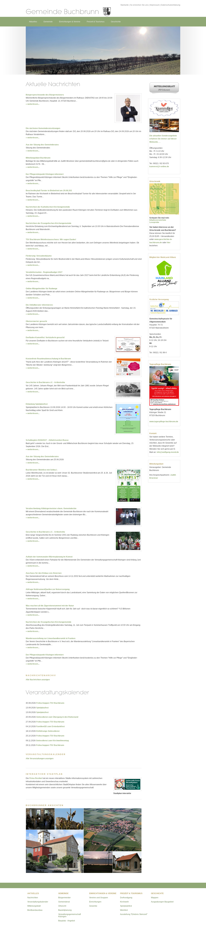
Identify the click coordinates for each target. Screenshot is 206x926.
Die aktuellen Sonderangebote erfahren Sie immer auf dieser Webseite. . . (163, 139)
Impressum (154, 5)
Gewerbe (93, 906)
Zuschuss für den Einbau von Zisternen (43, 573)
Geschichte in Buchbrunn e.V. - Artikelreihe (45, 382)
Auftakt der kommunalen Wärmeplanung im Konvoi (49, 557)
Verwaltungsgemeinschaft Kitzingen (69, 915)
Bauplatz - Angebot (66, 921)
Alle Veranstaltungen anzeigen (39, 758)
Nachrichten (32, 897)
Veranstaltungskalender (37, 902)
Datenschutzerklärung (170, 5)
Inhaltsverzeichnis (157, 220)
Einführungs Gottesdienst (48, 731)
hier (168, 242)
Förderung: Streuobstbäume (39, 256)
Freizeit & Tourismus (95, 22)
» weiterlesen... (32, 104)
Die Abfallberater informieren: (39, 305)
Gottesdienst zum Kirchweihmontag (52, 740)
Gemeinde (48, 22)
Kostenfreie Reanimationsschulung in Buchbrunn (48, 359)
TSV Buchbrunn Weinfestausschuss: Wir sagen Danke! (51, 239)
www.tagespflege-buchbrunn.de (163, 421)
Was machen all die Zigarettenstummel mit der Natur (50, 606)
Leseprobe (154, 222)
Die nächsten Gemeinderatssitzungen (43, 128)
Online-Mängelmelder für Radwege (41, 288)
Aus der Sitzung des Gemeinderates (42, 145)
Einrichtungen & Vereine (69, 22)
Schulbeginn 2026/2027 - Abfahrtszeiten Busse (47, 440)
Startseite (124, 5)
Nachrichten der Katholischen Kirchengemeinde (48, 207)
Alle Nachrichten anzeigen (38, 679)
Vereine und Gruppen (98, 897)
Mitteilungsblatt (34, 906)
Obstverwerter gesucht (36, 321)
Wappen (154, 897)
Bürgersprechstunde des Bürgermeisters (45, 95)
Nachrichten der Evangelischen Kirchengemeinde (48, 223)
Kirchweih (124, 902)
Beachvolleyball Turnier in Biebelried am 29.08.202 (49, 190)
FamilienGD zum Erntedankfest (50, 726)
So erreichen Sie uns (139, 5)
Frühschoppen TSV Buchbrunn (50, 703)
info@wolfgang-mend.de (168, 452)
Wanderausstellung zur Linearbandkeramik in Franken (50, 638)
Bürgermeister (64, 897)
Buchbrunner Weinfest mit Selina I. (41, 470)
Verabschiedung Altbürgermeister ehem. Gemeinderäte (51, 508)
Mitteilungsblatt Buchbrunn (38, 158)
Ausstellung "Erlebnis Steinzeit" (133, 914)
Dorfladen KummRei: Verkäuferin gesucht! (45, 337)
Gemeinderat (64, 902)
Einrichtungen (95, 902)
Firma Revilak (35, 778)
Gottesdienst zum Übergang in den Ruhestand (57, 717)
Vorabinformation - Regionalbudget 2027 (44, 272)
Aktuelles (33, 22)
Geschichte (116, 22)
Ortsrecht (62, 906)
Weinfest (124, 910)
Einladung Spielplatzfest (37, 404)
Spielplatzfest (42, 708)
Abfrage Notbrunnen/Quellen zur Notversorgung (48, 589)
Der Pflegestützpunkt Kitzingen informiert (45, 174)
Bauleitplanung (65, 910)
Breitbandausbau (34, 910)
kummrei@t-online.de (159, 166)
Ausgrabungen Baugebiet (162, 902)
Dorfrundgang (126, 897)
